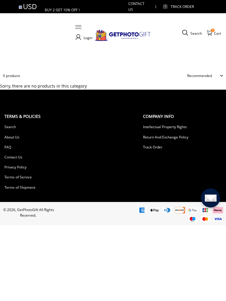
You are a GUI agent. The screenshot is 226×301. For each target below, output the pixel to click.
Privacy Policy (15, 167)
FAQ (7, 147)
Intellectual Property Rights (165, 126)
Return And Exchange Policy (165, 137)
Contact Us (13, 157)
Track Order (182, 6)
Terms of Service (18, 177)
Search (10, 126)
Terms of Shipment (19, 187)
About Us (11, 137)
